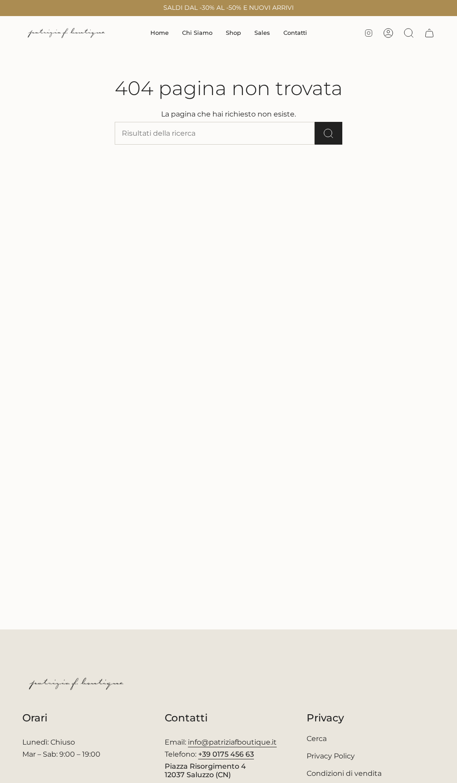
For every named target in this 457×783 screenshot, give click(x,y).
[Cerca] (328, 133)
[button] (233, 33)
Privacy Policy (331, 756)
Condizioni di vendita (344, 773)
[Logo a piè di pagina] (77, 684)
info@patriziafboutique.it (232, 742)
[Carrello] (429, 33)
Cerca (317, 738)
